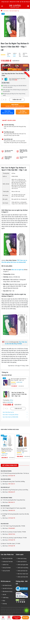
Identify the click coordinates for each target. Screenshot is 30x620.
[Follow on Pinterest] (22, 602)
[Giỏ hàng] (28, 6)
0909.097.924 (11, 534)
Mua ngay (25, 617)
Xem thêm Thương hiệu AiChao (10, 414)
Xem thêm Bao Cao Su (8, 412)
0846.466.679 (11, 492)
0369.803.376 (11, 510)
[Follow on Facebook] (16, 602)
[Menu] (2, 6)
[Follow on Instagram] (18, 602)
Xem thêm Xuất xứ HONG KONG (10, 417)
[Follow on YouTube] (24, 602)
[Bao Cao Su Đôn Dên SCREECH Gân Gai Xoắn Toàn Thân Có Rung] (7, 441)
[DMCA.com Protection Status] (20, 600)
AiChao (8, 56)
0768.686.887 (11, 528)
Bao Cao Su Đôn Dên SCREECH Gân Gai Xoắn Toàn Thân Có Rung (7, 450)
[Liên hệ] (26, 610)
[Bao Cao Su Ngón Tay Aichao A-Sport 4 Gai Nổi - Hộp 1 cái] (7, 382)
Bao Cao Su (6, 10)
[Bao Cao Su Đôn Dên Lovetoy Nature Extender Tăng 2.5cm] (23, 441)
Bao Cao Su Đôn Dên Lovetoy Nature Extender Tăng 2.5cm (22, 450)
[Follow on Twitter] (20, 602)
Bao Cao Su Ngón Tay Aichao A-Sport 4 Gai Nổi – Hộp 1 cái (18, 379)
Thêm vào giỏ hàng (16, 617)
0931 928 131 (11, 483)
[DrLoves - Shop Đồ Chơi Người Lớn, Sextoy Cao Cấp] (15, 6)
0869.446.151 (11, 502)
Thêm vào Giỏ (16, 99)
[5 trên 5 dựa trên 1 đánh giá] (3, 54)
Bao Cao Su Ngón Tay (14, 10)
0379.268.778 (11, 475)
